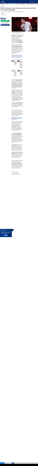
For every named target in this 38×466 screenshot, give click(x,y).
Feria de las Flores (18, 174)
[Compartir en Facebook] (1, 19)
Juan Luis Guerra (14, 173)
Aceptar (6, 235)
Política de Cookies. (5, 233)
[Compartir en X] (3, 19)
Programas (32, 1)
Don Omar (18, 173)
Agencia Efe (2, 13)
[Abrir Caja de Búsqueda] (36, 1)
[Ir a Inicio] (2, 2)
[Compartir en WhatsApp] (5, 19)
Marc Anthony (13, 174)
